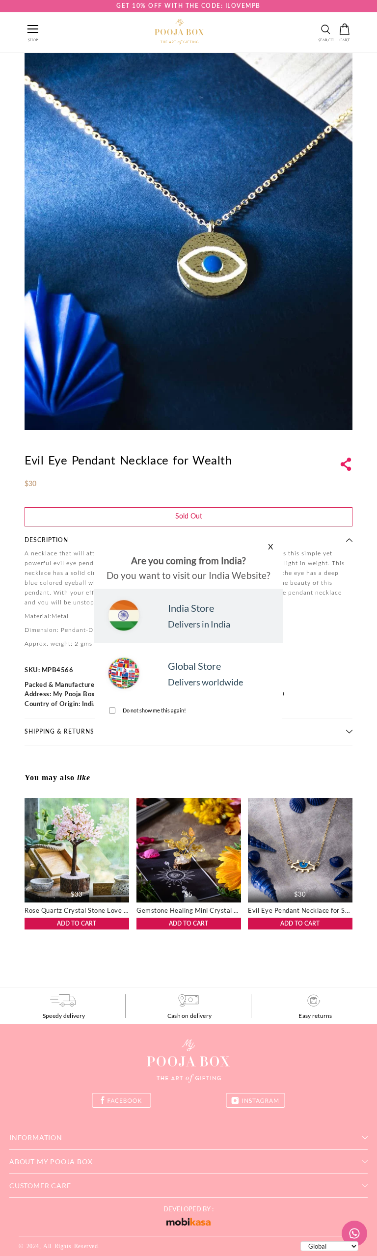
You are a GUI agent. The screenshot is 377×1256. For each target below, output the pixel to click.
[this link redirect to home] (179, 32)
